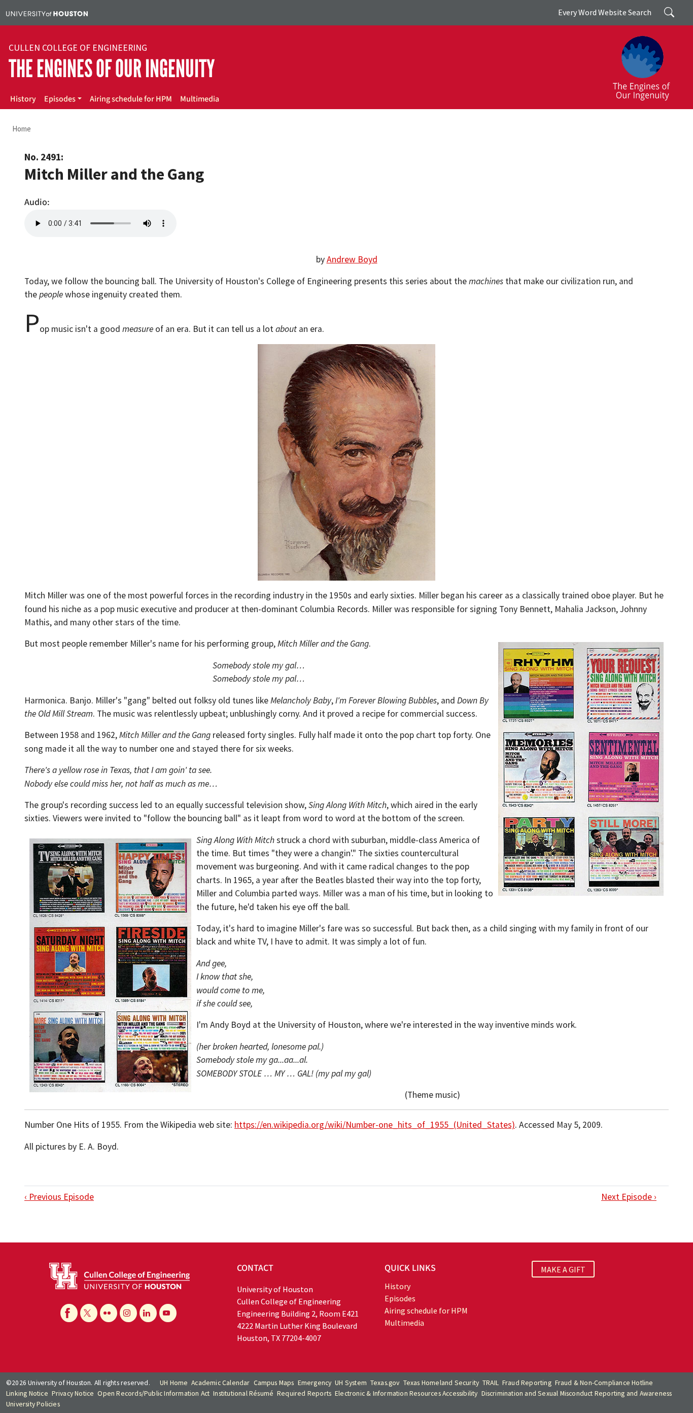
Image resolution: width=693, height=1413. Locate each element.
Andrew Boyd (352, 259)
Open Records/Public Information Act (153, 1393)
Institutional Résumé (243, 1393)
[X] (88, 1313)
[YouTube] (168, 1313)
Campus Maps (274, 1382)
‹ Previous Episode (59, 1196)
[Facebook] (69, 1313)
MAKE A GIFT (563, 1269)
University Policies (33, 1404)
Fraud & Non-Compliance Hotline (604, 1382)
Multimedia (199, 99)
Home (21, 128)
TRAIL (490, 1382)
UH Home (174, 1382)
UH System (351, 1382)
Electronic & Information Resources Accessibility (406, 1393)
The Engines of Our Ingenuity (112, 69)
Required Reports (304, 1393)
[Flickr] (108, 1313)
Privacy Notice (73, 1393)
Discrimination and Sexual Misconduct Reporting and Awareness (576, 1393)
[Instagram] (128, 1313)
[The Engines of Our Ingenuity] (647, 63)
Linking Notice (27, 1393)
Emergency (315, 1382)
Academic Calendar (220, 1382)
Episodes (60, 99)
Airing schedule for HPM (131, 99)
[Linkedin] (148, 1313)
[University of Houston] (47, 13)
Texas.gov (385, 1382)
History (23, 99)
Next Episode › (628, 1196)
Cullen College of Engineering (78, 47)
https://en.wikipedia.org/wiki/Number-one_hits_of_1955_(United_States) (374, 1124)
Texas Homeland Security (441, 1382)
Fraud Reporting (526, 1382)
